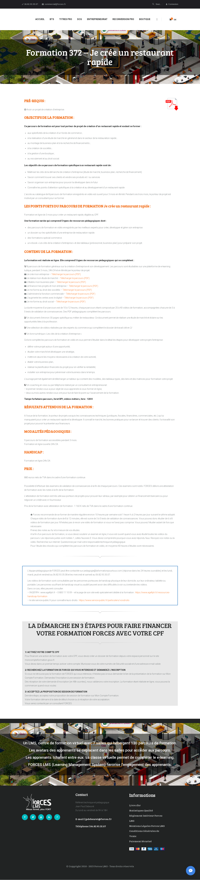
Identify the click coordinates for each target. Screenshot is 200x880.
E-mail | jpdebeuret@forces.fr (93, 819)
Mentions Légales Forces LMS (147, 825)
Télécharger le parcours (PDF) (66, 274)
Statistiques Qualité (141, 810)
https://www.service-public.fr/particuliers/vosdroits (104, 600)
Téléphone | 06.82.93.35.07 (90, 826)
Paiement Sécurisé (140, 841)
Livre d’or (135, 805)
